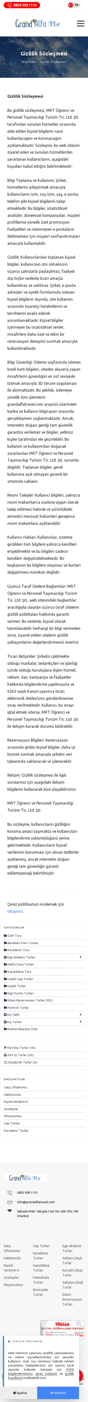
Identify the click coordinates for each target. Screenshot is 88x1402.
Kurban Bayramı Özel (22, 1029)
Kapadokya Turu (19, 971)
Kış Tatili (13, 1014)
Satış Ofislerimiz (15, 1087)
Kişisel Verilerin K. (16, 1101)
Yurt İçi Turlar (20, 1055)
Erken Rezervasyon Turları (72, 1299)
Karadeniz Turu (18, 950)
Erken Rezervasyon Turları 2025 (30, 1000)
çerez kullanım (46, 1373)
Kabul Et (59, 1392)
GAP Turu (14, 935)
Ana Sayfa (29, 61)
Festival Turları (18, 1007)
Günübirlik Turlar (22, 1062)
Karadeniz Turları (16, 1130)
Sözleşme (11, 1109)
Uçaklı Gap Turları (20, 979)
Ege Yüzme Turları (20, 993)
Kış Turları (14, 1022)
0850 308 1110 (24, 5)
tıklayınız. (15, 911)
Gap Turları (12, 1123)
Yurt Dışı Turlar (20, 1047)
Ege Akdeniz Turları (21, 957)
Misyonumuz (13, 1116)
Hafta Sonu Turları (20, 964)
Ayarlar (21, 1392)
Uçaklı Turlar (16, 986)
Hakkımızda (12, 1094)
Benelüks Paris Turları (22, 943)
